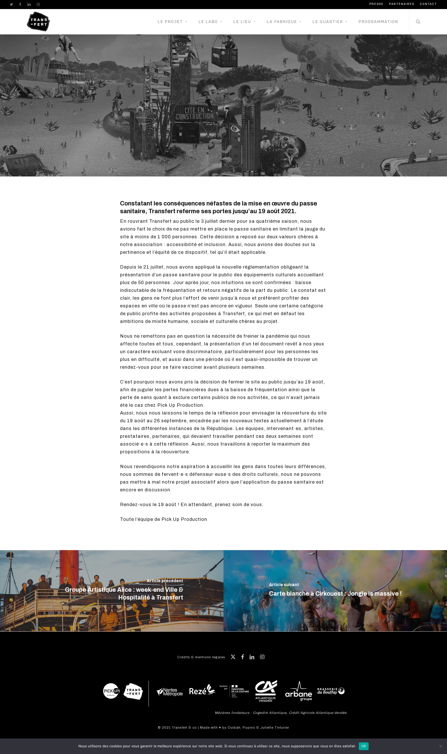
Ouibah (234, 727)
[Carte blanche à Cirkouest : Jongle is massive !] (335, 590)
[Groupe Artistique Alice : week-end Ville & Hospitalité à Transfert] (112, 590)
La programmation (223, 130)
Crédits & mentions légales (201, 657)
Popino (249, 727)
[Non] (440, 746)
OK (363, 746)
